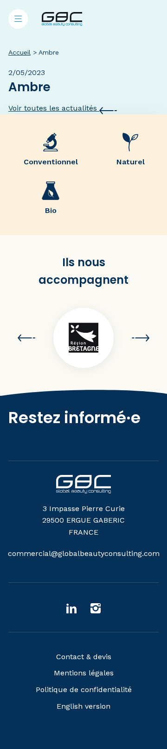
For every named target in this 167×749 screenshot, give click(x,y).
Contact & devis (83, 656)
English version (83, 706)
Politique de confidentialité (84, 689)
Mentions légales (84, 672)
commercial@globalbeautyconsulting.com (84, 553)
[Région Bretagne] (83, 338)
